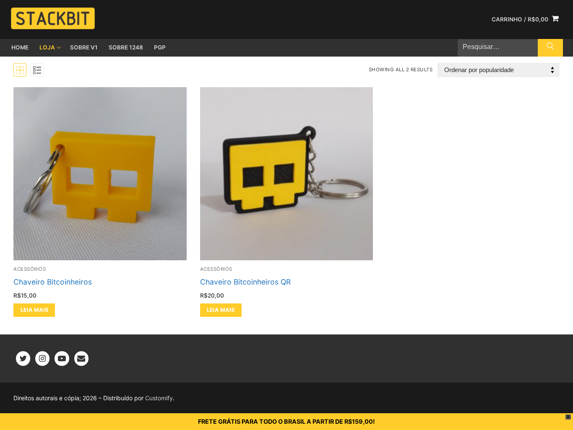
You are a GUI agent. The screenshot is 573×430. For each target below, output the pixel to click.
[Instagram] (42, 358)
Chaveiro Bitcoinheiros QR (245, 281)
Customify (159, 398)
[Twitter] (23, 358)
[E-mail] (81, 358)
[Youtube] (62, 358)
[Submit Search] (550, 48)
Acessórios (29, 269)
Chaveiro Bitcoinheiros (52, 281)
